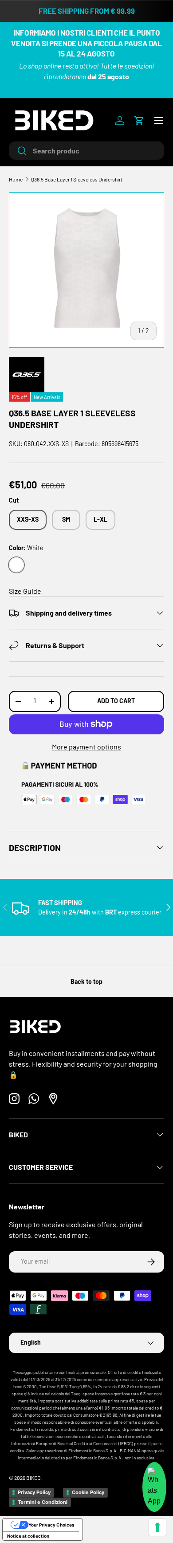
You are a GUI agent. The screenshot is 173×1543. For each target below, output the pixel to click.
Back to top (86, 981)
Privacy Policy (34, 1492)
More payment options (86, 746)
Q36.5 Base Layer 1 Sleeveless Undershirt (76, 179)
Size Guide (25, 591)
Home (16, 179)
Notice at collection (28, 1536)
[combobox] (86, 150)
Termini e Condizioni (42, 1502)
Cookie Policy (88, 1492)
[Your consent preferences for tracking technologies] (157, 1527)
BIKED (33, 1478)
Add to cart (116, 701)
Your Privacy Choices (51, 1524)
